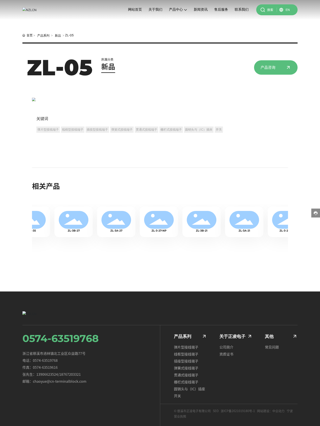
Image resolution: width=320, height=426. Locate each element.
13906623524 (47, 374)
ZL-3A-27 (112, 230)
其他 (269, 336)
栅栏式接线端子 (186, 382)
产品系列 (43, 35)
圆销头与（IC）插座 (189, 389)
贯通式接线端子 (186, 375)
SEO (216, 411)
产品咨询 (268, 67)
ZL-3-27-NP (154, 230)
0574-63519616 (45, 367)
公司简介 (226, 347)
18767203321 (70, 374)
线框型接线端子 (186, 354)
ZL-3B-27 (69, 230)
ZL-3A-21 (240, 230)
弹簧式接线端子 (186, 368)
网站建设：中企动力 (271, 411)
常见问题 (272, 347)
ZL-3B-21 (197, 230)
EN (288, 10)
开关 (177, 396)
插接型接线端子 (186, 361)
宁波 (290, 411)
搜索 (270, 10)
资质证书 (226, 354)
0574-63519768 (60, 338)
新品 (58, 35)
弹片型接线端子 (186, 347)
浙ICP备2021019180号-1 (238, 411)
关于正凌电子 (232, 336)
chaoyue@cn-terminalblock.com (59, 381)
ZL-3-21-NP (282, 230)
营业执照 (180, 416)
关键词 (42, 119)
